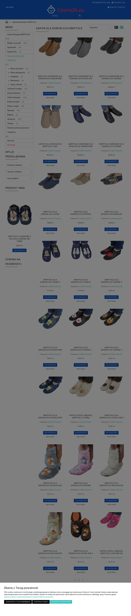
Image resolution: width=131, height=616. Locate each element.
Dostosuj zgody (41, 602)
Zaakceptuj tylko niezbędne (18, 602)
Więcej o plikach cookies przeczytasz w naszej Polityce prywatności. (29, 597)
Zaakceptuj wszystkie (60, 602)
